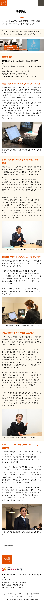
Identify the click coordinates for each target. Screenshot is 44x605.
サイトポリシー (19, 594)
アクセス (22, 587)
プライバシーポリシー (18, 596)
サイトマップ (8, 594)
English (30, 596)
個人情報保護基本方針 (33, 594)
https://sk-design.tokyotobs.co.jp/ (13, 76)
